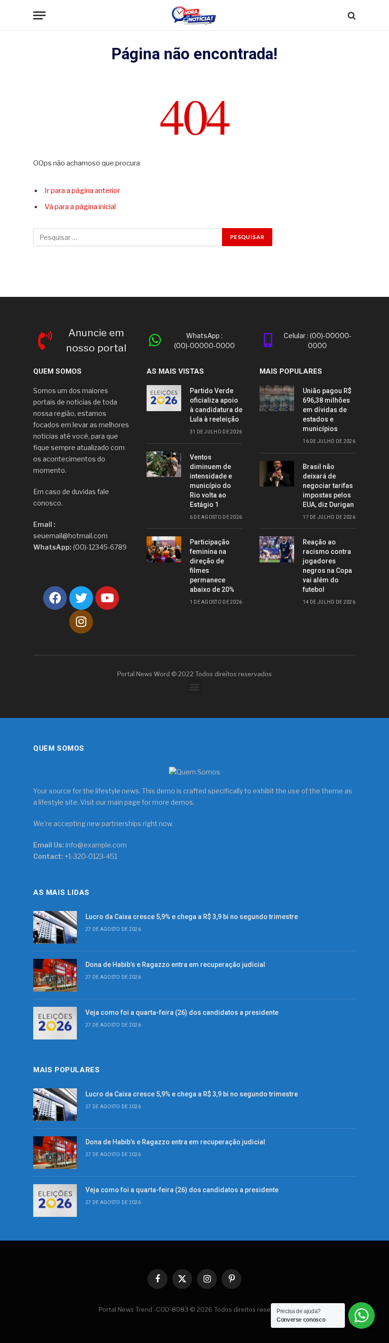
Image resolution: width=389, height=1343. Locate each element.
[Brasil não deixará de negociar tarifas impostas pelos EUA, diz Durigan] (276, 474)
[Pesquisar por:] (128, 237)
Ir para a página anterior (82, 190)
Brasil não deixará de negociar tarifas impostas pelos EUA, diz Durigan (328, 485)
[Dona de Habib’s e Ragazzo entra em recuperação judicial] (55, 975)
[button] (195, 686)
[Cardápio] (39, 15)
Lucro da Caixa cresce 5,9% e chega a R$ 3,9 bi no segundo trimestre (191, 916)
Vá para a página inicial (80, 206)
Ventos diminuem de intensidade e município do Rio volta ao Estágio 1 (211, 480)
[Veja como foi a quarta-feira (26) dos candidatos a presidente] (55, 1023)
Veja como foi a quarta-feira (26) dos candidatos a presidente (181, 1012)
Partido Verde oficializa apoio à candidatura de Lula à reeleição (216, 405)
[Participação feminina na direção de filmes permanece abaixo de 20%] (164, 549)
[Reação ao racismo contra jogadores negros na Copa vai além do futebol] (276, 549)
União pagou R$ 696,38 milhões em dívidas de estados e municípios (327, 409)
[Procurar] (351, 15)
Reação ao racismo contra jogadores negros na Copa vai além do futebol (327, 565)
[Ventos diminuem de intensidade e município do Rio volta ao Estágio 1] (164, 464)
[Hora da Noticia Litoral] (195, 15)
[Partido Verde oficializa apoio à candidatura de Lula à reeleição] (164, 398)
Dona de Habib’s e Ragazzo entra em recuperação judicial (175, 964)
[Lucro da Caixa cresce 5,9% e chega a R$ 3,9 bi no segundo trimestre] (55, 927)
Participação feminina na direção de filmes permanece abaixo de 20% (212, 565)
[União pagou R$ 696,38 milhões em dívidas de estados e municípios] (276, 398)
